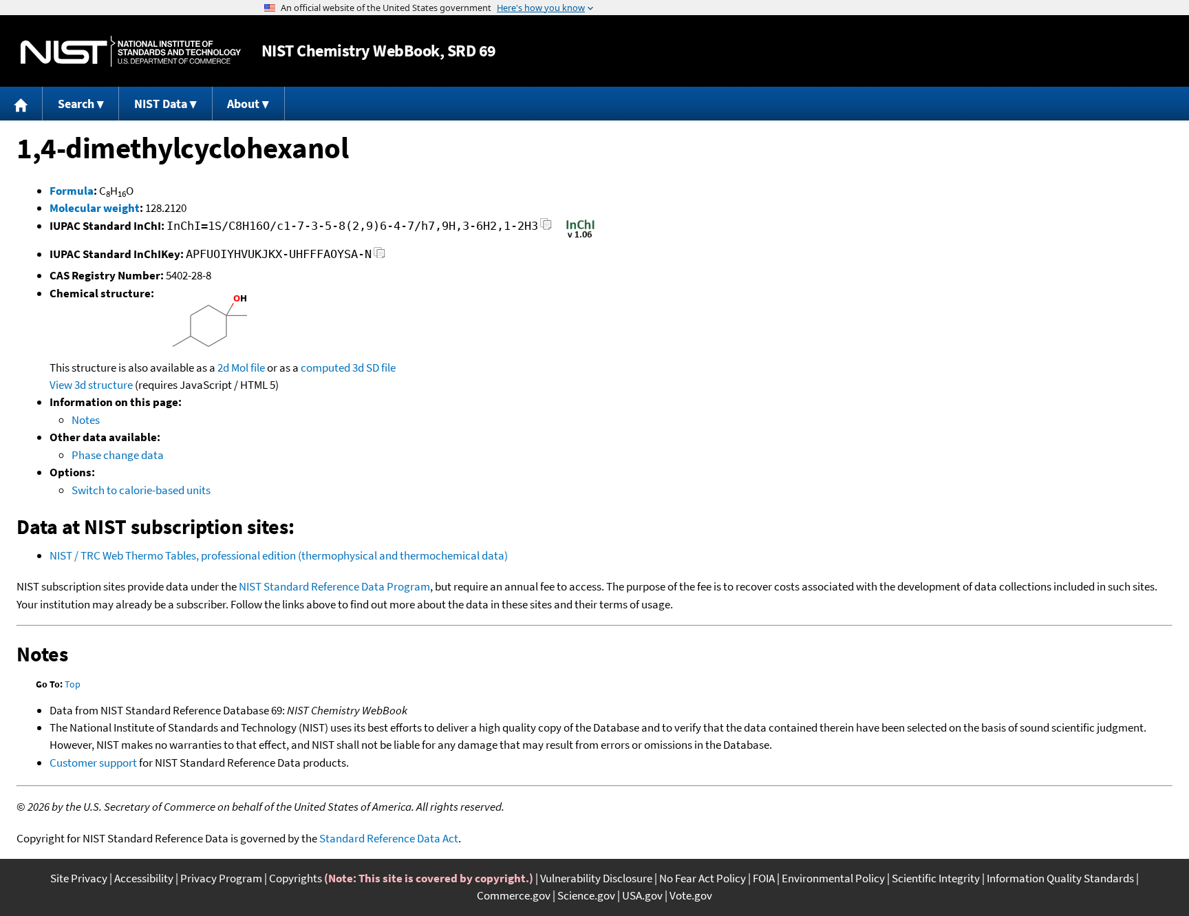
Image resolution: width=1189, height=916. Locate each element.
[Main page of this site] (21, 103)
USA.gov (642, 895)
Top (73, 684)
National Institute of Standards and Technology (131, 51)
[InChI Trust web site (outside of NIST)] (580, 236)
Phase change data (118, 454)
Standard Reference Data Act (388, 838)
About (243, 103)
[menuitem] (21, 103)
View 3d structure (91, 384)
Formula (72, 190)
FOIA (764, 878)
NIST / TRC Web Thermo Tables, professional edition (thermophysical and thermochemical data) (279, 555)
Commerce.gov (513, 895)
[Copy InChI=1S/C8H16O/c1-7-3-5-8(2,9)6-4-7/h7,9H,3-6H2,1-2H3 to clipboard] (546, 228)
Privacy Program (221, 878)
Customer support (93, 762)
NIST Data (160, 103)
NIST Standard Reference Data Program (334, 586)
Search (76, 103)
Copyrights (295, 878)
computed (325, 367)
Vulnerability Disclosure (596, 878)
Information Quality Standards (1060, 878)
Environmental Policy (833, 878)
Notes (86, 419)
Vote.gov (691, 895)
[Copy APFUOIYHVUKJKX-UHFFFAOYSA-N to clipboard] (379, 256)
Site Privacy (78, 878)
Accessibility (143, 878)
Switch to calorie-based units (141, 490)
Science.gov (586, 895)
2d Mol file (241, 367)
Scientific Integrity (936, 878)
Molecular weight (95, 207)
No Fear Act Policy (702, 878)
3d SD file (374, 367)
